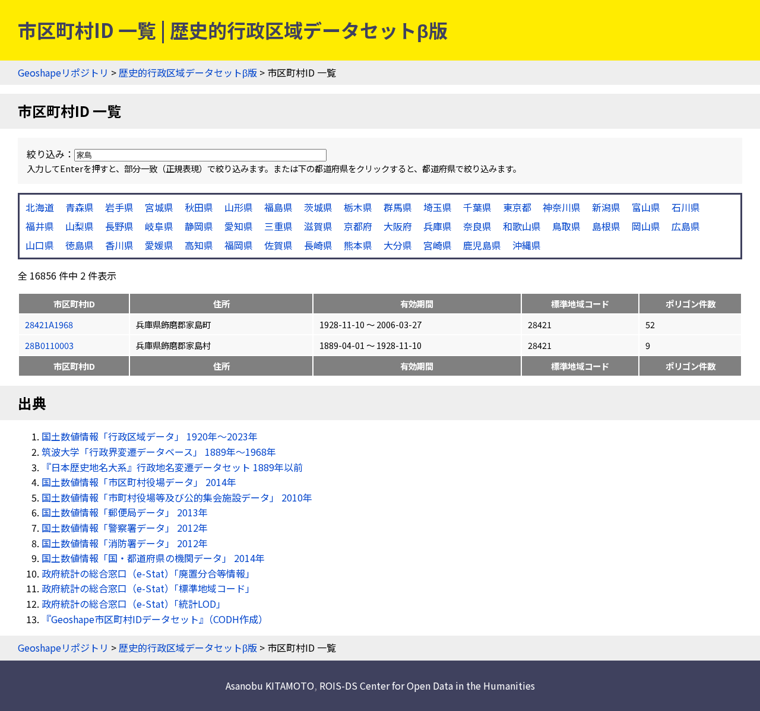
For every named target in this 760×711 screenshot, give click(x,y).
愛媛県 (159, 245)
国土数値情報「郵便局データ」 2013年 (125, 512)
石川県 (686, 207)
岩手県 (119, 207)
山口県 (40, 245)
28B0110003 (49, 345)
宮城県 (159, 207)
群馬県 (398, 207)
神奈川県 (562, 207)
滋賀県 (318, 226)
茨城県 (318, 207)
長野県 (119, 226)
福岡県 (238, 245)
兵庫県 (437, 226)
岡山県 (646, 226)
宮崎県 (437, 245)
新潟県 (606, 207)
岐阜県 (159, 226)
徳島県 (79, 245)
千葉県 (477, 207)
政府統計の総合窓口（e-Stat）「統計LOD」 (134, 603)
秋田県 (199, 207)
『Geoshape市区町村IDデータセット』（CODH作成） (155, 619)
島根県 (606, 226)
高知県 (199, 245)
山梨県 (79, 226)
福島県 (278, 207)
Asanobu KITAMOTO (270, 685)
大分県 (398, 245)
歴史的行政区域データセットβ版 (188, 72)
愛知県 (238, 226)
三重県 (278, 226)
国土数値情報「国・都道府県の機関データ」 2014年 (153, 558)
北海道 (40, 207)
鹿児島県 (482, 245)
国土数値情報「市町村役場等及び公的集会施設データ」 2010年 (177, 497)
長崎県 (318, 245)
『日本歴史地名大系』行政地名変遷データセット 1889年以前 (172, 467)
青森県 (79, 207)
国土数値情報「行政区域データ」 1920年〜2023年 (150, 436)
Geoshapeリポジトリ (63, 72)
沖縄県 (526, 245)
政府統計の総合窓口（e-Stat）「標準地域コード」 (148, 588)
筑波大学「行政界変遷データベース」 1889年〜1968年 (159, 452)
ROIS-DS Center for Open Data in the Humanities (427, 685)
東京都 (517, 207)
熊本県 (358, 245)
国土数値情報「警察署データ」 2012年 (125, 527)
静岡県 (199, 226)
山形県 (238, 207)
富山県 (646, 207)
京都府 (358, 226)
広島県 (686, 226)
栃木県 (358, 207)
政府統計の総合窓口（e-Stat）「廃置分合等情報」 (148, 573)
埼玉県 (437, 207)
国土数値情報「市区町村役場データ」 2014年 (139, 482)
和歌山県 (522, 226)
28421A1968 (49, 324)
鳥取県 (566, 226)
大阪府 (398, 226)
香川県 (119, 245)
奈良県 (477, 226)
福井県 (40, 226)
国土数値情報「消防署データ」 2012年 (125, 543)
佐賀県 (278, 245)
